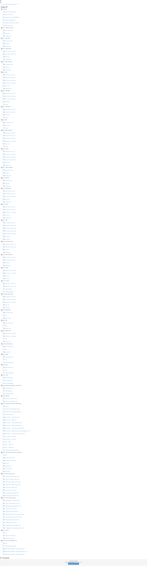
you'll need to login (78, 562)
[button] (0, 1)
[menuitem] (0, 2)
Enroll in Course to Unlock (73, 563)
